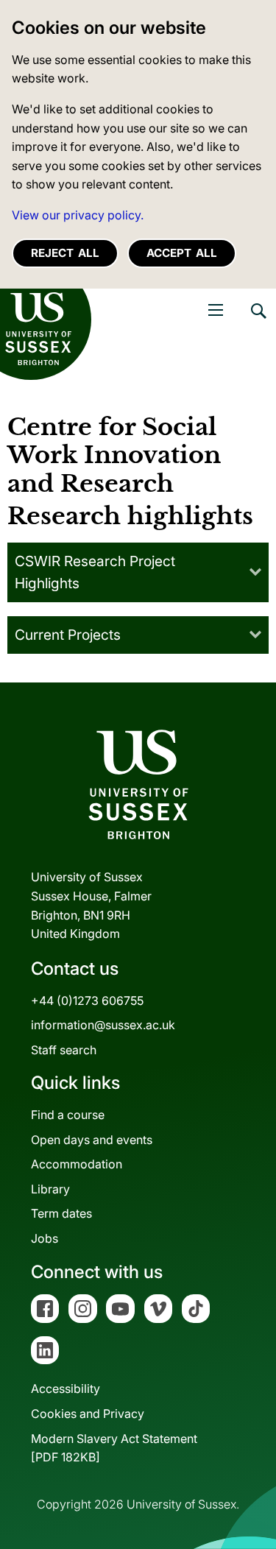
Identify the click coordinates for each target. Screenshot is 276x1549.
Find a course (68, 1114)
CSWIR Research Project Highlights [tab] (95, 572)
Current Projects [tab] (68, 634)
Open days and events (91, 1139)
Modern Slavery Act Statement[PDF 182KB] (114, 1448)
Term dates (61, 1213)
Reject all (65, 253)
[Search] (257, 322)
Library (50, 1189)
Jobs (44, 1238)
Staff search (63, 1049)
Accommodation (76, 1164)
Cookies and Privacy (87, 1413)
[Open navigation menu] (215, 309)
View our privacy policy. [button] (78, 215)
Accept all (181, 253)
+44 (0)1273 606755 (87, 1000)
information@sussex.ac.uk (103, 1024)
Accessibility (65, 1388)
